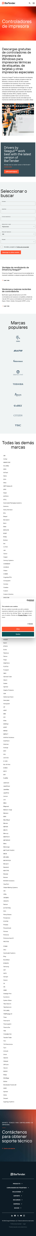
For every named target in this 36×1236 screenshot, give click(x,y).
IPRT (4, 751)
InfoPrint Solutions (8, 737)
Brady (5, 537)
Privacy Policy (22, 615)
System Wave (7, 1000)
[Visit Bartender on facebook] (15, 1215)
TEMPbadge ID (7, 1014)
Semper (5, 976)
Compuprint (6, 580)
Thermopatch (7, 1024)
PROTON (6, 941)
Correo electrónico (6, 216)
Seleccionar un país (6, 224)
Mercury (5, 833)
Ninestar (5, 874)
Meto (4, 843)
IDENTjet (5, 724)
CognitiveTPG (7, 577)
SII (4, 983)
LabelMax (6, 789)
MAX (4, 816)
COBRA (5, 574)
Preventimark (7, 928)
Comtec (5, 584)
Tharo (5, 1017)
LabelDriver (6, 786)
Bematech (6, 520)
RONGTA (6, 963)
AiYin (4, 479)
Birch (4, 523)
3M (4, 455)
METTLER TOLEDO (8, 850)
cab (4, 550)
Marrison (5, 813)
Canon (5, 553)
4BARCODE (6, 462)
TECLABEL (6, 1010)
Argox (5, 493)
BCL (4, 513)
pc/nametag (7, 908)
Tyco (4, 1047)
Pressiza (5, 924)
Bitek (4, 526)
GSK (4, 693)
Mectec (5, 823)
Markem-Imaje (7, 810)
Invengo (5, 747)
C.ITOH (5, 547)
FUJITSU (5, 666)
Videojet (5, 1061)
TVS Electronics (8, 1044)
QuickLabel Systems (9, 953)
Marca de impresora (6, 231)
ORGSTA (6, 901)
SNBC (5, 990)
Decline (18, 634)
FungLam (6, 670)
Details (30, 624)
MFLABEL (6, 857)
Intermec (6, 744)
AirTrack (5, 472)
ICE (4, 717)
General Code (7, 676)
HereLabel (6, 700)
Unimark (5, 1051)
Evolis (5, 649)
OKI (4, 891)
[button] (18, 1184)
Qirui (4, 949)
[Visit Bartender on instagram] (24, 1215)
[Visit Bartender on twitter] (18, 1215)
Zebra (5, 1095)
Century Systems (8, 560)
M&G (4, 803)
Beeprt (5, 516)
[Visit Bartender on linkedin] (12, 1215)
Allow (18, 629)
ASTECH (5, 496)
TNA (4, 1031)
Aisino (5, 476)
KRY (4, 774)
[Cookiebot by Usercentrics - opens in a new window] (26, 600)
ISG (4, 754)
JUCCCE (6, 758)
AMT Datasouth (7, 486)
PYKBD (5, 946)
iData (4, 720)
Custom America (8, 594)
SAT (4, 970)
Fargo (5, 660)
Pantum (5, 904)
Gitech (5, 680)
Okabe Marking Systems (10, 887)
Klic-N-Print (6, 764)
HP (4, 707)
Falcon (5, 656)
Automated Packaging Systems (12, 503)
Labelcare (6, 783)
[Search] (30, 3)
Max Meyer (6, 820)
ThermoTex (6, 1027)
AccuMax (6, 466)
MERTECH (6, 837)
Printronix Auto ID (8, 938)
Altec (4, 482)
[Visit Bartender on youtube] (21, 1215)
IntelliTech (6, 741)
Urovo (5, 1054)
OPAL (5, 894)
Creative (5, 587)
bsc (4, 543)
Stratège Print (7, 993)
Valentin (5, 1058)
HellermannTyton (8, 697)
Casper (5, 557)
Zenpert (5, 1098)
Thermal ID (6, 1020)
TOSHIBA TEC (7, 1034)
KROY (5, 771)
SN (4, 987)
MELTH (5, 830)
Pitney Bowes (7, 914)
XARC (5, 1088)
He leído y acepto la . (16, 247)
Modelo (4, 239)
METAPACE (6, 840)
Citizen (5, 570)
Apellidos (4, 209)
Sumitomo (6, 997)
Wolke (5, 1081)
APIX (4, 489)
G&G (4, 673)
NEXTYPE (6, 870)
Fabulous (6, 653)
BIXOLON (6, 530)
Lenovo (5, 796)
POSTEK (5, 921)
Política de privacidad (22, 247)
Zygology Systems (8, 1102)
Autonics (5, 506)
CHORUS (6, 567)
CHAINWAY (6, 564)
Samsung (6, 966)
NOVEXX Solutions (8, 881)
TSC (4, 1041)
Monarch (6, 864)
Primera (5, 931)
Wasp (5, 1074)
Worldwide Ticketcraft (9, 1085)
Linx (4, 799)
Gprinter (5, 687)
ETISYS (5, 646)
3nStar (5, 459)
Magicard (6, 806)
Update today (8, 167)
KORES (5, 768)
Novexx (5, 877)
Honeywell (6, 703)
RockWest (6, 960)
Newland (6, 867)
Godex (5, 683)
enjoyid (5, 639)
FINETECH (6, 663)
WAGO (5, 1071)
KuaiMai (5, 778)
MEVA (5, 853)
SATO (5, 973)
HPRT (5, 710)
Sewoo (5, 980)
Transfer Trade (7, 1037)
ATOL (5, 499)
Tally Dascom (7, 1004)
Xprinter (5, 1091)
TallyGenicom (7, 1007)
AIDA (4, 469)
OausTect (6, 884)
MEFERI (5, 826)
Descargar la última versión (10, 252)
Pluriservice (6, 918)
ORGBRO (6, 897)
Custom (5, 591)
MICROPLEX (7, 860)
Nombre (4, 201)
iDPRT (5, 727)
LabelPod (6, 793)
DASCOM (6, 597)
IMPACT (5, 734)
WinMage (6, 1078)
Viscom (5, 1068)
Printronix (6, 935)
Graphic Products (8, 690)
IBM (4, 714)
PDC (4, 911)
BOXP (5, 533)
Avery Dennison (8, 510)
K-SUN (5, 761)
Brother (5, 540)
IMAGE (5, 730)
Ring (4, 956)
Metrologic (6, 847)
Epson (5, 643)
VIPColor (6, 1064)
